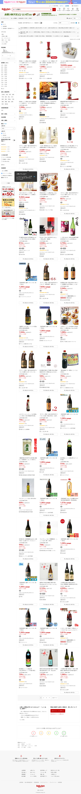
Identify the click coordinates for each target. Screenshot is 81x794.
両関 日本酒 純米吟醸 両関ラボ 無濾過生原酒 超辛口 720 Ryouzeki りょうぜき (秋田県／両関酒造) (49, 670)
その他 (28, 747)
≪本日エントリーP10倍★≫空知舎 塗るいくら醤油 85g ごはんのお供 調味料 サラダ (69, 328)
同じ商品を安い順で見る (28, 169)
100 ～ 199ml (4, 65)
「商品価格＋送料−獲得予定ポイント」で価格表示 (28, 22)
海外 (6, 123)
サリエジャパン (23, 642)
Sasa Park (22, 254)
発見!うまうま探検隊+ (25, 429)
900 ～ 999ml (4, 74)
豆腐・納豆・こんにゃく (27, 745)
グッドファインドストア (25, 296)
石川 (12, 96)
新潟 (6, 96)
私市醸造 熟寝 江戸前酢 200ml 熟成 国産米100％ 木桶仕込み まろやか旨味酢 (49, 372)
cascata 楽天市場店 (66, 300)
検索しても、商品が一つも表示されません (30, 717)
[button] (75, 6)
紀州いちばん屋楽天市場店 (67, 254)
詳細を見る (66, 36)
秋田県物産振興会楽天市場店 (26, 511)
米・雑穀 (24, 747)
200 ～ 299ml (4, 67)
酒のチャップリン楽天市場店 (26, 556)
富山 (9, 96)
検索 (9, 58)
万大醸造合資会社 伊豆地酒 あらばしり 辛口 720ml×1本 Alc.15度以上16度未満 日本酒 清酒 (27, 239)
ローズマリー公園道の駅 (46, 78)
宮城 (7, 94)
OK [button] (34, 176)
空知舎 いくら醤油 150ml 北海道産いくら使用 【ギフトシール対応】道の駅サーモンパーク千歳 (28, 62)
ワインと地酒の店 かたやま (26, 343)
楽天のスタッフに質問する (58, 710)
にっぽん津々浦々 (24, 163)
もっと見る (22, 719)
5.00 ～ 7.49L (4, 82)
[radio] (1, 24)
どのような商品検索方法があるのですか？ (30, 715)
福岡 (12, 101)
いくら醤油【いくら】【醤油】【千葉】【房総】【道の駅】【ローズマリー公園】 (48, 62)
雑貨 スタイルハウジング (46, 340)
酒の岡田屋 (43, 599)
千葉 (3, 96)
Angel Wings (44, 642)
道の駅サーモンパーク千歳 (26, 78)
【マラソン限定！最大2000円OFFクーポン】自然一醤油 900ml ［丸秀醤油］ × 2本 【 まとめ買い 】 (49, 416)
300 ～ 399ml (4, 69)
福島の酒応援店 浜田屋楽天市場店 (27, 475)
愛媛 (6, 101)
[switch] (14, 140)
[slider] (1, 53)
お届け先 (3, 125)
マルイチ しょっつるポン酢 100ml (27, 498)
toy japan (64, 553)
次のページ (54, 697)
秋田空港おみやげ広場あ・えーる (48, 550)
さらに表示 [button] (4, 43)
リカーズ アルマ (65, 475)
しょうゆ (28, 744)
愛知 (6, 99)
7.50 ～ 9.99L (4, 84)
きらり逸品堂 (64, 644)
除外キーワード (4, 177)
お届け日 (3, 131)
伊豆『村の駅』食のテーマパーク (69, 341)
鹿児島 (6, 104)
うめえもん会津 (65, 601)
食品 (19, 744)
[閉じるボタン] (77, 28)
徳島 (3, 101)
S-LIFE (42, 472)
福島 (13, 94)
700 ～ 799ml (4, 72)
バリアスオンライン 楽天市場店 (68, 428)
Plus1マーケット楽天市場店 (47, 512)
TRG (21, 596)
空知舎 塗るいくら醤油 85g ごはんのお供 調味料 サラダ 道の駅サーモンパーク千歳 (48, 194)
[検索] (54, 9)
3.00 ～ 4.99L (4, 80)
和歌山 (9, 99)
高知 (9, 101)
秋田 (10, 94)
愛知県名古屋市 (65, 73)
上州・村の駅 (64, 117)
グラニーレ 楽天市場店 (67, 166)
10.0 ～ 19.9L (4, 86)
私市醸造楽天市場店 (45, 387)
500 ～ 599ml (4, 71)
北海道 (3, 94)
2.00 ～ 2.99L (4, 78)
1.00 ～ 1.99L (4, 76)
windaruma (64, 512)
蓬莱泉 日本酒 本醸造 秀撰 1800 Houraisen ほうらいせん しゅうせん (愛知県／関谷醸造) (49, 584)
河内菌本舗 (43, 122)
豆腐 (36, 745)
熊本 (3, 104)
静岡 (3, 99)
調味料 (23, 744)
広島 (13, 99)
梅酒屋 (42, 256)
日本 (2, 110)
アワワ (21, 118)
